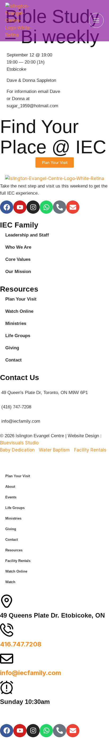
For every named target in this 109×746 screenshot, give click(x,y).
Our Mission (18, 271)
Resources (13, 550)
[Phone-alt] (59, 207)
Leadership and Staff (27, 235)
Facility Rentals (17, 561)
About (10, 487)
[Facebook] (6, 207)
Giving (12, 347)
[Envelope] (72, 207)
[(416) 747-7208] (54, 403)
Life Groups (17, 335)
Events (10, 497)
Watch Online (19, 311)
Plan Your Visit (21, 299)
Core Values (17, 259)
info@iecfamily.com (30, 673)
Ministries (15, 323)
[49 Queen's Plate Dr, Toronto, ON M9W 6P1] (54, 389)
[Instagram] (33, 207)
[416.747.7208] (6, 630)
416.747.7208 (21, 644)
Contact (13, 360)
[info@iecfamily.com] (54, 417)
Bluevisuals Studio (19, 442)
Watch (10, 582)
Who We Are (18, 247)
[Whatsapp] (46, 207)
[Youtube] (19, 207)
